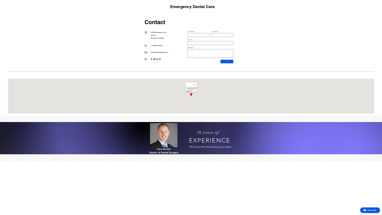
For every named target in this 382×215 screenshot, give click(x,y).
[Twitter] (154, 59)
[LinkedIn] (157, 59)
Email (189, 39)
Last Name (215, 31)
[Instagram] (160, 59)
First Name (191, 31)
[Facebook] (151, 59)
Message (190, 47)
